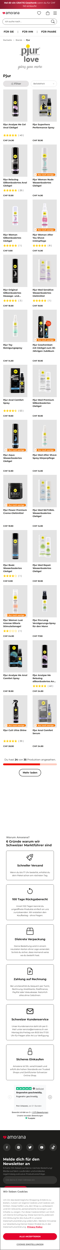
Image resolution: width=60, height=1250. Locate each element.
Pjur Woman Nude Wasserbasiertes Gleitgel (43, 182)
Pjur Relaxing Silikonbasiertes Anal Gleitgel (15, 182)
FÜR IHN (27, 31)
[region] (30, 1218)
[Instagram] (18, 1147)
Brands (19, 40)
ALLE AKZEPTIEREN (30, 1236)
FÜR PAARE (48, 31)
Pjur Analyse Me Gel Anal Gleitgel (14, 126)
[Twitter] (30, 1147)
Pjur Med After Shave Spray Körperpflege (45, 456)
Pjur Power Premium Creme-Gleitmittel (15, 511)
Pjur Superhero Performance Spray (43, 126)
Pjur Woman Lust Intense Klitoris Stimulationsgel (13, 623)
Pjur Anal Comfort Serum (43, 732)
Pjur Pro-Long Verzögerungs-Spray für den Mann (44, 623)
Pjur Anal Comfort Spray (13, 401)
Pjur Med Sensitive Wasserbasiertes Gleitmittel (43, 292)
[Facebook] (6, 1147)
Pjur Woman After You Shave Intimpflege (43, 237)
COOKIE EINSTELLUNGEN (30, 1244)
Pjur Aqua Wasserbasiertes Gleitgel (12, 458)
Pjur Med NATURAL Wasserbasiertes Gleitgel (43, 513)
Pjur (28, 40)
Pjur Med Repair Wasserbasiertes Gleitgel (42, 568)
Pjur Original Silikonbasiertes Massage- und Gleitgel (12, 293)
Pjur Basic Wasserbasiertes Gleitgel (12, 568)
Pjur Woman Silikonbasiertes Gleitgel (12, 237)
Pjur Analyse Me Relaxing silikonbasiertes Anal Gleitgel (44, 678)
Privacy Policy (34, 1227)
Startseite (7, 40)
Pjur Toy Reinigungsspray (12, 346)
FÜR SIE (9, 31)
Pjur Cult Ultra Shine (14, 730)
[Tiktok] (53, 1147)
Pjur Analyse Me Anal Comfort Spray (15, 677)
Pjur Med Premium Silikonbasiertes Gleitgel (43, 403)
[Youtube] (41, 1147)
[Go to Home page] (10, 13)
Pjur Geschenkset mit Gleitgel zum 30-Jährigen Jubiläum (44, 347)
